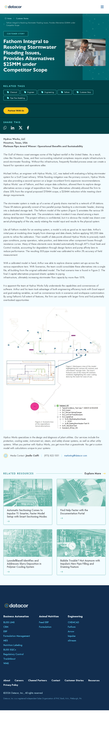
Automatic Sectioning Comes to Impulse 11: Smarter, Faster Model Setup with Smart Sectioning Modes (27, 513)
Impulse (71, 636)
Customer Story (85, 92)
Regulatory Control (13, 654)
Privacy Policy (10, 685)
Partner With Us (16, 110)
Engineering (49, 92)
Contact (56, 680)
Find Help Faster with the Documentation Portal (74, 512)
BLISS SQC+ (9, 649)
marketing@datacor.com (75, 455)
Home (9, 18)
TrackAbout (9, 658)
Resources (94, 680)
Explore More (93, 473)
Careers (19, 680)
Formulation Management (16, 636)
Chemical (13, 92)
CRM (5, 627)
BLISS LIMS (9, 622)
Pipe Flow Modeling (17, 98)
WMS (6, 663)
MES (5, 640)
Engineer (30, 92)
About (6, 680)
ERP (5, 631)
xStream (72, 640)
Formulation (45, 627)
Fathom (67, 92)
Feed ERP (44, 622)
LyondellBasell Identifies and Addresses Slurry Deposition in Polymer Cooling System (24, 564)
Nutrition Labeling (12, 645)
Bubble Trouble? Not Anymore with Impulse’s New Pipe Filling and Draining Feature (80, 564)
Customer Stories (22, 18)
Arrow (71, 631)
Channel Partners (37, 680)
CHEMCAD (73, 622)
